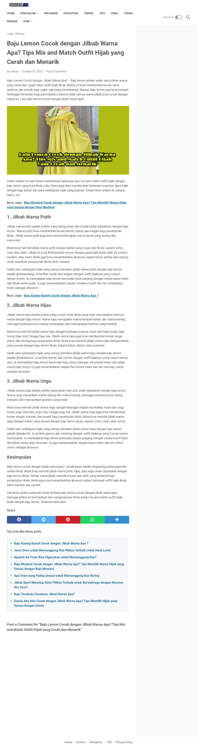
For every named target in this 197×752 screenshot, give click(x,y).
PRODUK (12, 21)
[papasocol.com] (21, 5)
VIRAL (114, 13)
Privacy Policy (124, 742)
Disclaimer (96, 742)
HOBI (26, 21)
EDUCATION (70, 13)
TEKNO (128, 13)
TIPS (102, 13)
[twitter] (43, 520)
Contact (81, 742)
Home (11, 13)
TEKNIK (88, 13)
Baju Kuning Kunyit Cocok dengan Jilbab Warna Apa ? (61, 295)
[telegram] (117, 520)
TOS (109, 742)
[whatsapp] (92, 520)
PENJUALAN (28, 13)
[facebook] (19, 520)
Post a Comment (56, 71)
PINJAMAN (51, 13)
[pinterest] (68, 520)
